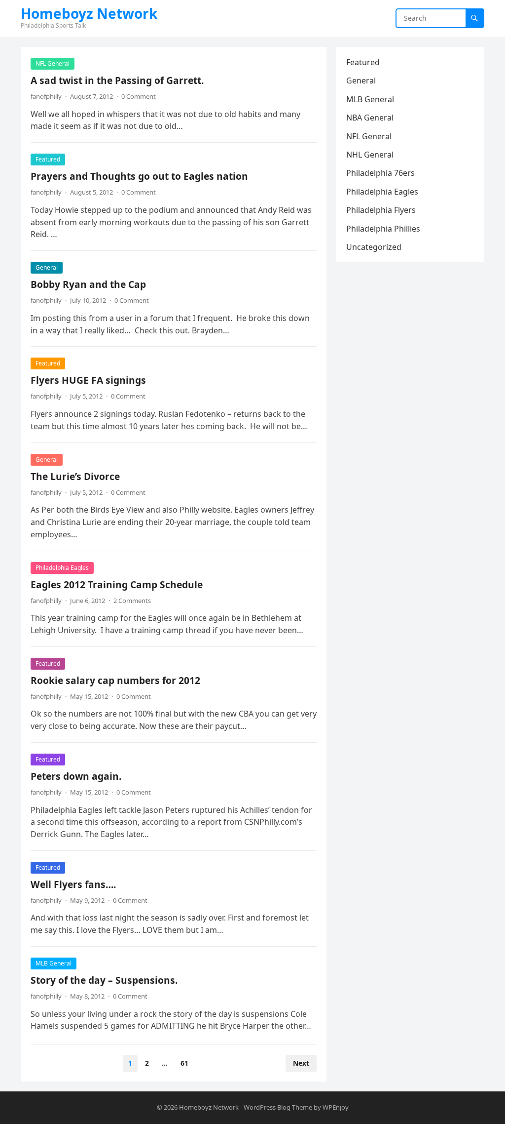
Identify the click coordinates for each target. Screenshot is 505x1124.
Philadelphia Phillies (383, 228)
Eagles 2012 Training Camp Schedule (117, 584)
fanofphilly (46, 96)
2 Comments (132, 600)
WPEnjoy (336, 1107)
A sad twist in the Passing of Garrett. (117, 80)
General (47, 267)
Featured (48, 159)
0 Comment (138, 96)
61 (184, 1063)
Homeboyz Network (89, 13)
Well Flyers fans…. (73, 884)
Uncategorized (373, 246)
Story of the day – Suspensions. (104, 980)
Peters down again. (76, 776)
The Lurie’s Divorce (75, 476)
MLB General (54, 963)
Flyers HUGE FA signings (88, 380)
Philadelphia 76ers (380, 172)
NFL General (53, 63)
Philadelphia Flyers (381, 209)
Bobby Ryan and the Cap (88, 284)
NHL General (370, 154)
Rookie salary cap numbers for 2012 (115, 680)
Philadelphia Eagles (62, 567)
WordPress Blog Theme (278, 1107)
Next (301, 1063)
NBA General (370, 117)
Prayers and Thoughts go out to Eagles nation (139, 176)
